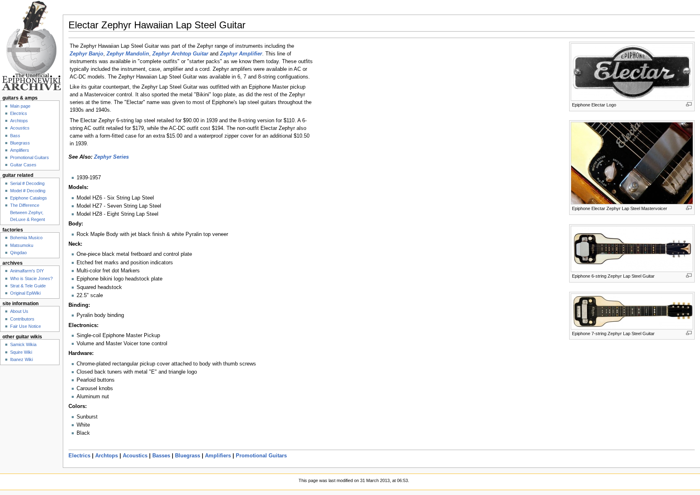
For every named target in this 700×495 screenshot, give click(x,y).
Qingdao (18, 252)
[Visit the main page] (31, 45)
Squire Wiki (21, 352)
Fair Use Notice (25, 326)
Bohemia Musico (26, 237)
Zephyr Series (111, 157)
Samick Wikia (23, 344)
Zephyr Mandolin (128, 54)
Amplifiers (218, 456)
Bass (15, 135)
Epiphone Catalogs (28, 197)
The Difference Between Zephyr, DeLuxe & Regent (27, 212)
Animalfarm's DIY (27, 270)
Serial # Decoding (27, 183)
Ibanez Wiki (21, 359)
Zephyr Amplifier (241, 54)
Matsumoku (21, 245)
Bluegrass (187, 456)
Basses (161, 456)
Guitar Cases (23, 164)
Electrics (79, 456)
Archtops (106, 456)
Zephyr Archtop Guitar (180, 54)
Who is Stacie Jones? (31, 278)
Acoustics (135, 456)
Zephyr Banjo (86, 54)
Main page (20, 106)
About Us (19, 311)
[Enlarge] (689, 104)
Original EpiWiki (25, 293)
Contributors (22, 319)
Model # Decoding (27, 190)
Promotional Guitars (261, 456)
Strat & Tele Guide (28, 285)
